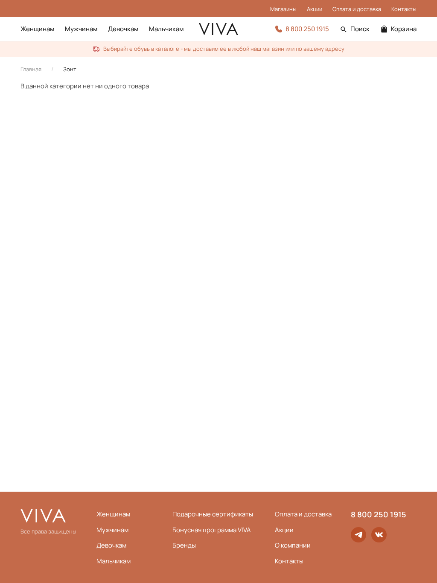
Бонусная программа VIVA (211, 529)
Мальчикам (166, 28)
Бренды (184, 545)
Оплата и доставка (356, 9)
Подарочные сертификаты (212, 514)
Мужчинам (81, 28)
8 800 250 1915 (378, 514)
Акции (314, 9)
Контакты (404, 9)
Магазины (283, 9)
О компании (293, 545)
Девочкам (123, 28)
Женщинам (37, 28)
